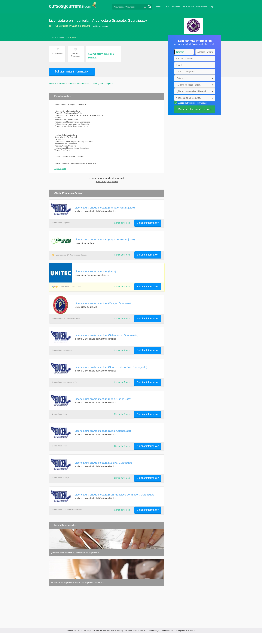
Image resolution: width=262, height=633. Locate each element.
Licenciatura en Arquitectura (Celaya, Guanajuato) (104, 303)
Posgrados (176, 7)
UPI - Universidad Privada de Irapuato (69, 26)
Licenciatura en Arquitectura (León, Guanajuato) (103, 398)
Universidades (201, 7)
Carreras (158, 7)
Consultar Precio (122, 318)
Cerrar (192, 630)
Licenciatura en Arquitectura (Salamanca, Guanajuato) (106, 335)
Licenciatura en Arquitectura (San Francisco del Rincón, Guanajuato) (115, 494)
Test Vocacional (188, 7)
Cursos (166, 7)
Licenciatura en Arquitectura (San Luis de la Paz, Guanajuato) (111, 366)
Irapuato (109, 83)
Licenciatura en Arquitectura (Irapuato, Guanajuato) (105, 207)
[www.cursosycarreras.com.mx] (73, 6)
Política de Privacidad (196, 103)
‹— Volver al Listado (56, 38)
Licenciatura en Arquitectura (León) (95, 271)
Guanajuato (98, 83)
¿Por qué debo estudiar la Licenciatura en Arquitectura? (75, 553)
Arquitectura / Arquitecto (78, 83)
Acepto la (192, 103)
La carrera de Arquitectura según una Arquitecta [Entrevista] (77, 582)
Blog (211, 7)
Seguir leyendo (60, 169)
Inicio (51, 83)
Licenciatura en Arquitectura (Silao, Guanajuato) (103, 430)
